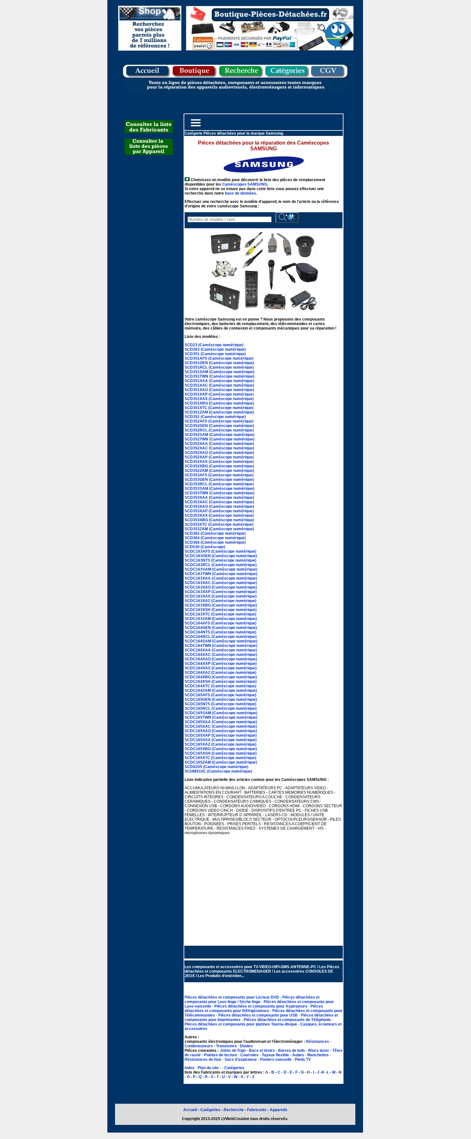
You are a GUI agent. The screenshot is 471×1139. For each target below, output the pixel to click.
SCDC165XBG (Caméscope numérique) (221, 749)
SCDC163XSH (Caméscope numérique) (221, 609)
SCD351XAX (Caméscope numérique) (219, 399)
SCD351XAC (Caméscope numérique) (219, 385)
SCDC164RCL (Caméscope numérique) (221, 636)
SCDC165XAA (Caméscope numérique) (221, 722)
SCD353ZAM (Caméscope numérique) (219, 529)
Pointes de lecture (220, 1055)
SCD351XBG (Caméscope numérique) (219, 403)
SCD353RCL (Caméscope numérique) (219, 484)
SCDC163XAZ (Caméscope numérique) (220, 601)
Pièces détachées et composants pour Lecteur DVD (232, 997)
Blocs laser (318, 1050)
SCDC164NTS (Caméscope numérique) (220, 632)
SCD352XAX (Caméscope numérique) (219, 461)
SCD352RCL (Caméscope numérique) (219, 430)
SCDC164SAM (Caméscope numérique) (221, 641)
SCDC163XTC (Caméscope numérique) (220, 614)
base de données (240, 193)
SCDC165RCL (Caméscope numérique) (221, 708)
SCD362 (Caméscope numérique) (215, 533)
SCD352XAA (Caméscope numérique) (219, 443)
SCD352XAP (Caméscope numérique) (219, 457)
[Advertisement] (264, 886)
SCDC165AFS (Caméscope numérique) (220, 695)
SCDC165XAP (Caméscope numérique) (221, 735)
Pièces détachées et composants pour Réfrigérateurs (254, 1008)
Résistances (318, 1041)
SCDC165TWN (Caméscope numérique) (221, 717)
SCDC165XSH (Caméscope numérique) (221, 753)
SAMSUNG (257, 184)
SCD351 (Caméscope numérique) (215, 354)
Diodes (246, 1046)
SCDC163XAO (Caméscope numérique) (221, 587)
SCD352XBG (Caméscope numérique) (219, 466)
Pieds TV (303, 1059)
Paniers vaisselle (276, 1059)
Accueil (190, 1110)
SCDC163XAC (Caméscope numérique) (221, 583)
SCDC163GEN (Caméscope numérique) (221, 556)
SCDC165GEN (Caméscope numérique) (221, 699)
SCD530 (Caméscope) (205, 547)
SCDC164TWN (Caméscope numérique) (221, 645)
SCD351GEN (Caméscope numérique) (219, 363)
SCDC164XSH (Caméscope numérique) (221, 681)
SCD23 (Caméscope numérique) (214, 345)
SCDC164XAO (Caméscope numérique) (221, 659)
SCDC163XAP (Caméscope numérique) (221, 592)
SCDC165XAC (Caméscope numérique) (221, 726)
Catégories (234, 1068)
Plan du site (208, 1068)
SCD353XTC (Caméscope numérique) (219, 524)
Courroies (249, 1055)
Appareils (278, 1110)
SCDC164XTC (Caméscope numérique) (220, 686)
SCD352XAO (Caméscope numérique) (219, 452)
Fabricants (257, 1110)
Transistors (227, 1046)
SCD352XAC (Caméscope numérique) (219, 448)
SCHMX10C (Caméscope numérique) (218, 771)
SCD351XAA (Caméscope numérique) (219, 381)
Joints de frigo (233, 1050)
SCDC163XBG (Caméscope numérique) (221, 605)
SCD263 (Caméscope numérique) (215, 349)
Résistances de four (203, 1059)
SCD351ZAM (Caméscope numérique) (219, 412)
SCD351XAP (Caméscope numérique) (219, 394)
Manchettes (318, 1055)
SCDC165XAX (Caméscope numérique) (221, 740)
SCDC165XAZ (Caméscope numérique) (220, 744)
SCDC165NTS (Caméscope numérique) (220, 704)
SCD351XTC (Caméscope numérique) (219, 408)
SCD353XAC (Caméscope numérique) (219, 502)
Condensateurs (199, 1046)
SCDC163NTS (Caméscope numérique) (220, 560)
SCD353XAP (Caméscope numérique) (219, 511)
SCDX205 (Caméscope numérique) (216, 767)
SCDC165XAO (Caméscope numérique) (221, 731)
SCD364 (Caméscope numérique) (215, 538)
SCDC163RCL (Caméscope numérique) (221, 565)
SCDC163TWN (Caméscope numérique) (221, 574)
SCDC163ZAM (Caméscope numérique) (221, 618)
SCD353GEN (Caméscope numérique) (219, 479)
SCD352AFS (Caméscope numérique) (219, 421)
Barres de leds (291, 1050)
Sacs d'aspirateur (241, 1059)
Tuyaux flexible (275, 1055)
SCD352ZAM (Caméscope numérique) (219, 470)
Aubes (298, 1055)
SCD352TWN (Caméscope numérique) (219, 439)
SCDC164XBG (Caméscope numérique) (221, 677)
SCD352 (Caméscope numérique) (215, 417)
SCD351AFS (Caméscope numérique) (219, 358)
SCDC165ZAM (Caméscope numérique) (221, 762)
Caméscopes (234, 184)
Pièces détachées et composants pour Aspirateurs (261, 1006)
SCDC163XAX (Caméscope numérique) (221, 596)
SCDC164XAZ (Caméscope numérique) (220, 672)
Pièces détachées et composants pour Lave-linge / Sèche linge (252, 999)
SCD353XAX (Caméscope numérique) (219, 515)
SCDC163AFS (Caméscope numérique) (220, 551)
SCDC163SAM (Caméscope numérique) (221, 569)
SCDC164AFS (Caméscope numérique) (220, 623)
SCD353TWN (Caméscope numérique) (219, 493)
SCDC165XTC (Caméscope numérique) (220, 758)
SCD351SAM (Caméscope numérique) (219, 372)
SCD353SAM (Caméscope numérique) (219, 488)
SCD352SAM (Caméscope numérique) (219, 434)
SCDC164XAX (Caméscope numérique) (221, 668)
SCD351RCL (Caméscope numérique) (219, 367)
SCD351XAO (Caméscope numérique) (219, 390)
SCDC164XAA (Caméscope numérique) (221, 650)
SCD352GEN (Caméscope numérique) (219, 425)
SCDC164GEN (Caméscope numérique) (221, 627)
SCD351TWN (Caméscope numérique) (219, 376)
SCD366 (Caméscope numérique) (215, 542)
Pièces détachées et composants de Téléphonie (288, 1020)
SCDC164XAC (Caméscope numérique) (221, 654)
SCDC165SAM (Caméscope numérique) (221, 713)
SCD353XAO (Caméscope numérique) (219, 506)
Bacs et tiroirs (262, 1050)
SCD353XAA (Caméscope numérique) (219, 497)
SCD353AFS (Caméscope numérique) (219, 475)
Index (189, 1068)
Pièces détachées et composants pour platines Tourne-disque (241, 1024)
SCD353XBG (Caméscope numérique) (219, 520)
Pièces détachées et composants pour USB (258, 1015)
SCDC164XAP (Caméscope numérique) (221, 663)
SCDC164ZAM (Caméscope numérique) (221, 690)
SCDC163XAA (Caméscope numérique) (221, 578)
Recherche (234, 1110)
